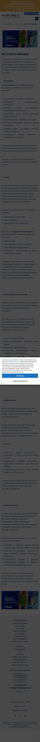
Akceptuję (20, 376)
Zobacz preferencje (20, 381)
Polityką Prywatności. (14, 361)
